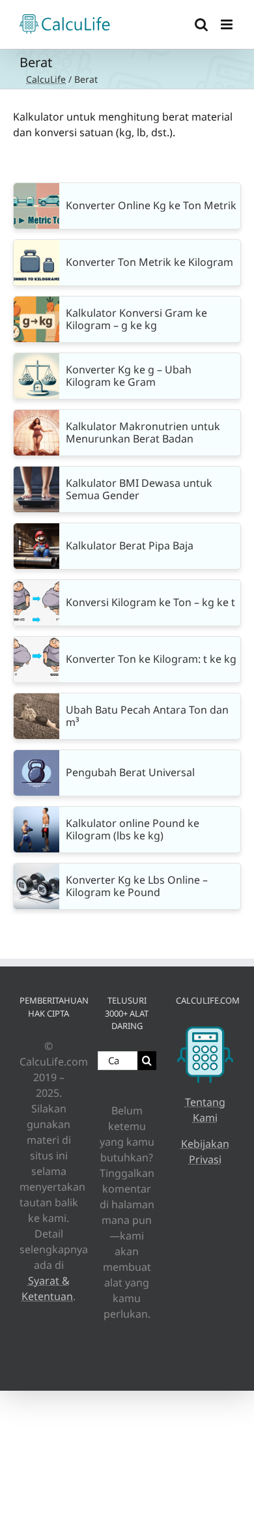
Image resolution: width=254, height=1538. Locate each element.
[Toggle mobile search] (201, 24)
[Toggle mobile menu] (227, 24)
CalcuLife (46, 79)
